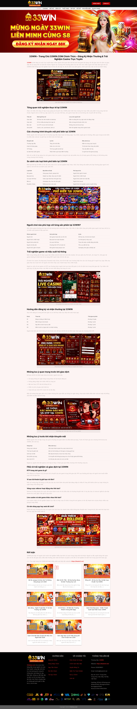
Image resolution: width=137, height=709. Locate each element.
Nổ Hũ (52, 8)
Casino (45, 8)
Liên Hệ (72, 678)
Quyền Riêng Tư (74, 667)
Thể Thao (65, 8)
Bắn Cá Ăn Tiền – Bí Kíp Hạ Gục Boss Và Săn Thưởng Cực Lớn (68, 581)
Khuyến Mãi (86, 8)
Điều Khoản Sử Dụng (76, 660)
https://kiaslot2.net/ (103, 663)
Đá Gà (73, 8)
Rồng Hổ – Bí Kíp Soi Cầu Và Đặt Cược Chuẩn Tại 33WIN (97, 581)
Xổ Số (79, 8)
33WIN (29, 62)
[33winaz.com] (35, 3)
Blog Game (96, 8)
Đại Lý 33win (73, 674)
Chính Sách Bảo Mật (76, 663)
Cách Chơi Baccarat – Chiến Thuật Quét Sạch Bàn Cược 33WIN (97, 608)
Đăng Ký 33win (52, 660)
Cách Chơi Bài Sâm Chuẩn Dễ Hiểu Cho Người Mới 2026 (40, 636)
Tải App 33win (52, 674)
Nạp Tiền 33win (53, 667)
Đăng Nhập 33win (53, 663)
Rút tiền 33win (52, 671)
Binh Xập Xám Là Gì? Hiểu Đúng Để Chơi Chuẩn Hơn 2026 (69, 636)
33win (39, 8)
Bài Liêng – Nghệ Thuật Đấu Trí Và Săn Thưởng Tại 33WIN (40, 608)
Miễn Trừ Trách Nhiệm (76, 671)
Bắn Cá (58, 8)
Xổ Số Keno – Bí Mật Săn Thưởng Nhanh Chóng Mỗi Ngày (68, 608)
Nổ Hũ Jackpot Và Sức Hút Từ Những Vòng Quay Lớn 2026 (39, 581)
